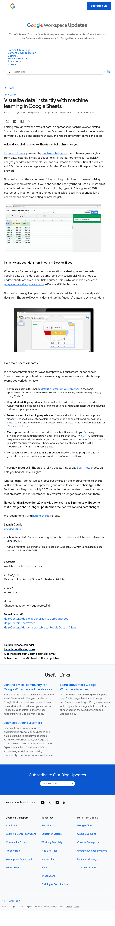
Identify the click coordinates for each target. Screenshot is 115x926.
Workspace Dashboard (19, 859)
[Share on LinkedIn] (14, 121)
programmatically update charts (24, 284)
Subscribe (99, 6)
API (73, 452)
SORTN (85, 435)
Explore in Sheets (14, 153)
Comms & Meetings (19, 50)
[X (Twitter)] (49, 802)
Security (46, 825)
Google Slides (51, 112)
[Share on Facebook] (22, 121)
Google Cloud (85, 825)
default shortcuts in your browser (60, 389)
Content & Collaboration (22, 53)
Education (14, 61)
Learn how (83, 467)
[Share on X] (29, 121)
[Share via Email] (7, 121)
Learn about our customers (23, 723)
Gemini (12, 55)
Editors (7, 112)
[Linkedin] (57, 802)
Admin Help (12, 825)
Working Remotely (51, 842)
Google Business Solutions (92, 850)
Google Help (13, 850)
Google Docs (19, 112)
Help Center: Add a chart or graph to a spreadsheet (36, 618)
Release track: (12, 529)
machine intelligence (55, 153)
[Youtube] (42, 802)
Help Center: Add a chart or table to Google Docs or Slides (40, 627)
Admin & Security (18, 58)
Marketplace (48, 859)
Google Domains (86, 833)
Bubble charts (40, 515)
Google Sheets (35, 112)
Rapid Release (67, 112)
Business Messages (88, 859)
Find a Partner (49, 850)
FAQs (44, 867)
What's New (12, 867)
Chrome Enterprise (88, 842)
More (11, 64)
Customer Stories (51, 833)
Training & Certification (54, 884)
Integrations (48, 876)
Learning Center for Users (21, 833)
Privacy (69, 907)
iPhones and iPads (17, 426)
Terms (76, 907)
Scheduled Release (84, 112)
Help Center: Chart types (19, 623)
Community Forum (16, 842)
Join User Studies (87, 867)
